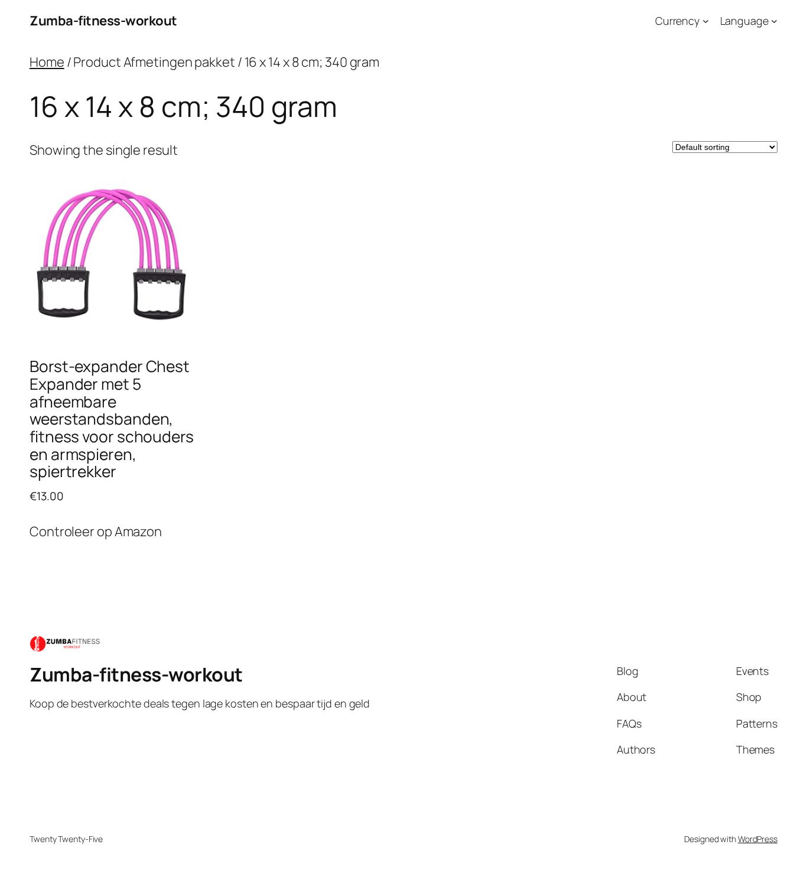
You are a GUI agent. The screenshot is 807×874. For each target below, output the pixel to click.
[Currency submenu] (705, 21)
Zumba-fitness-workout (103, 21)
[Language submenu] (774, 21)
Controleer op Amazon (96, 531)
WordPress (757, 838)
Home (47, 62)
